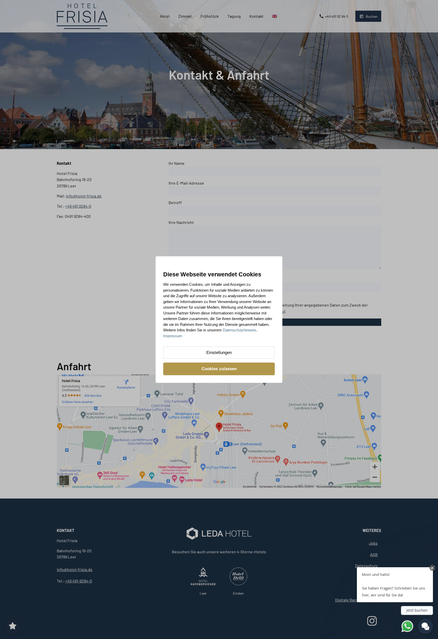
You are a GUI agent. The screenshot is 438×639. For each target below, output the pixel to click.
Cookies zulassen (219, 368)
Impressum (172, 335)
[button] (395, 584)
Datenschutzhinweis (239, 330)
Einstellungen (219, 352)
